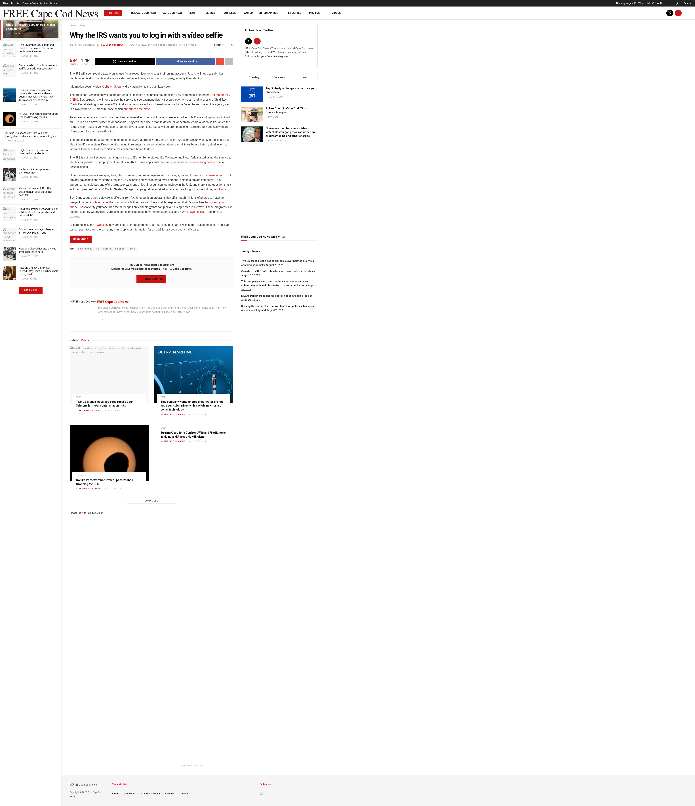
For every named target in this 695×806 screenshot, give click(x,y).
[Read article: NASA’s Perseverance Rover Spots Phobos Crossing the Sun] (109, 453)
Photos (314, 12)
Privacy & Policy (30, 3)
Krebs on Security (113, 86)
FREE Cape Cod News (50, 13)
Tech (163, 397)
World (248, 12)
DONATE (114, 13)
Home (73, 25)
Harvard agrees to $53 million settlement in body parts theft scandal (36, 191)
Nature (80, 476)
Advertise (15, 3)
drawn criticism (196, 211)
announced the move (137, 109)
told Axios (219, 189)
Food (78, 397)
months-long (198, 162)
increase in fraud (214, 175)
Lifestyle (294, 12)
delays (211, 162)
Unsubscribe (153, 279)
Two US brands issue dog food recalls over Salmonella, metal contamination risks (36, 48)
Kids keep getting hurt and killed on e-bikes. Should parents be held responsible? (38, 212)
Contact (44, 3)
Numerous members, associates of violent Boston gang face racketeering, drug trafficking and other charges (290, 132)
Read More (80, 239)
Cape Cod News (172, 12)
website (102, 224)
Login (676, 3)
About (6, 3)
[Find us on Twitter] (669, 13)
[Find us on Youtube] (678, 13)
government (85, 248)
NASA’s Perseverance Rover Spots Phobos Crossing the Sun (276, 295)
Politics (209, 12)
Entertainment (269, 12)
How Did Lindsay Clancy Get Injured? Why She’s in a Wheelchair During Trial (38, 271)
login (80, 512)
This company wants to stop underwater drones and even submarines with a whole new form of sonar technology (192, 405)
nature (107, 248)
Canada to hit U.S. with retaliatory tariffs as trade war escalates (278, 271)
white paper (100, 202)
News (191, 12)
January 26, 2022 (138, 44)
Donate (54, 3)
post (227, 139)
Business (230, 12)
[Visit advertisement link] (279, 188)
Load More (30, 290)
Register (687, 3)
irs (97, 248)
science (120, 248)
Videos (336, 12)
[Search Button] (691, 13)
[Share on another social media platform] (229, 61)
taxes (132, 248)
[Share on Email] (220, 61)
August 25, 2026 (112, 410)
